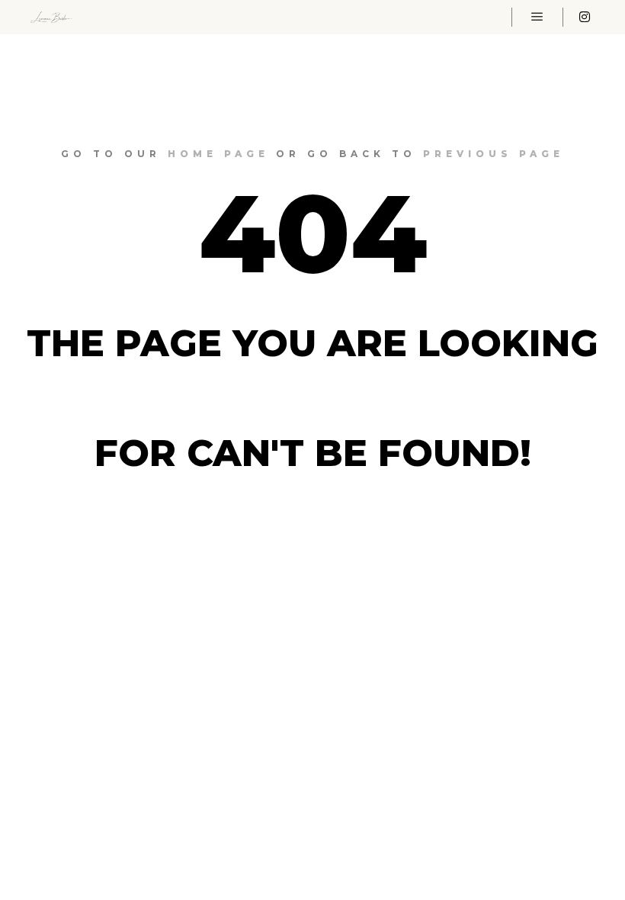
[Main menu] (537, 17)
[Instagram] (585, 17)
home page (218, 153)
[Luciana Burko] (51, 17)
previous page (493, 153)
